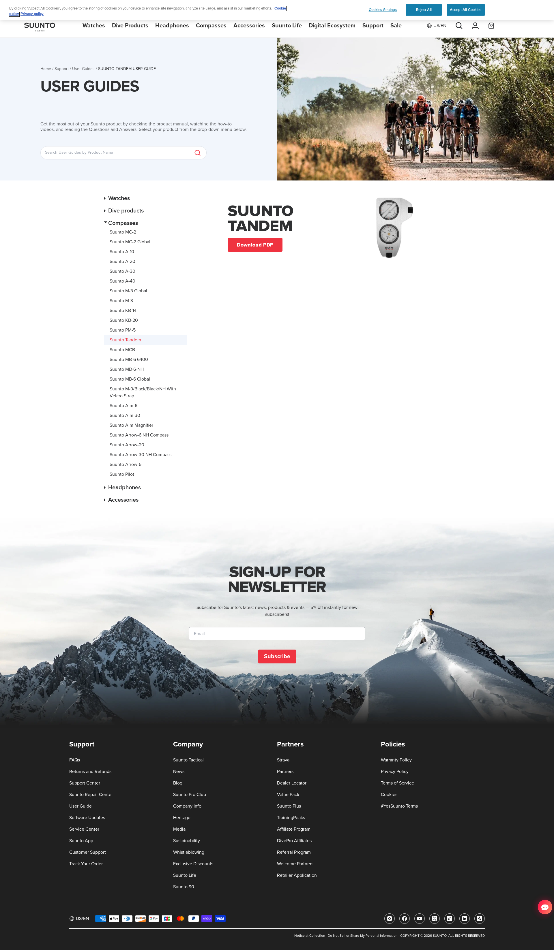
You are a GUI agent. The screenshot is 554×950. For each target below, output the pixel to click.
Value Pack (288, 794)
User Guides (83, 69)
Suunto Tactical (188, 760)
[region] (277, 10)
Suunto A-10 (122, 251)
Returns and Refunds (90, 771)
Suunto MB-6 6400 (129, 359)
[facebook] (404, 918)
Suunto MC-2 (123, 232)
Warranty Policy (396, 760)
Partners (285, 771)
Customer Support (87, 852)
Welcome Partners (295, 863)
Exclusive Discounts (193, 863)
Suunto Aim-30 (125, 415)
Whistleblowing (188, 852)
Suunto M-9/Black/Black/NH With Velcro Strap (143, 392)
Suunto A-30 (122, 271)
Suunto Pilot (122, 474)
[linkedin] (464, 918)
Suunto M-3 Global (128, 291)
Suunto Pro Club (189, 794)
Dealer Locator (291, 783)
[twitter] (434, 918)
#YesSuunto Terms (399, 806)
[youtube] (419, 918)
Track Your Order (86, 863)
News (178, 771)
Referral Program (294, 852)
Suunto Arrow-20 (127, 445)
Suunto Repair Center (91, 794)
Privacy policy (32, 14)
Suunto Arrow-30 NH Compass (140, 454)
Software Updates (87, 817)
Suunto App (81, 840)
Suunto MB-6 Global (130, 379)
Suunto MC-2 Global (130, 242)
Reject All (424, 9)
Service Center (84, 829)
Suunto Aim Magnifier (131, 425)
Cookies (389, 794)
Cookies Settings (383, 9)
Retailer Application (297, 875)
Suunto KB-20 (124, 320)
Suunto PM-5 (123, 330)
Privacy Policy (395, 771)
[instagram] (389, 918)
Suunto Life (184, 875)
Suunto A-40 (122, 281)
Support (62, 69)
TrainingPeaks (291, 817)
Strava (283, 760)
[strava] (479, 918)
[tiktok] (449, 918)
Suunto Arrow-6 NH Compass (139, 435)
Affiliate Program (293, 829)
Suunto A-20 (122, 261)
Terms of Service (397, 783)
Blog (177, 783)
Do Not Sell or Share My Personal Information (363, 936)
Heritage (181, 817)
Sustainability (186, 840)
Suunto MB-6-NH (127, 369)
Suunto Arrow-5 (125, 464)
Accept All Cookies (465, 9)
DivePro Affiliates (294, 840)
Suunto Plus (289, 806)
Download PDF (255, 245)
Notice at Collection (309, 936)
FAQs (74, 760)
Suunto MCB (122, 349)
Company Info (187, 806)
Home (45, 69)
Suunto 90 (183, 887)
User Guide (80, 806)
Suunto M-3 (121, 300)
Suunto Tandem (125, 340)
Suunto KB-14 (123, 310)
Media (179, 829)
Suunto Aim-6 (123, 405)
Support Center (84, 783)
